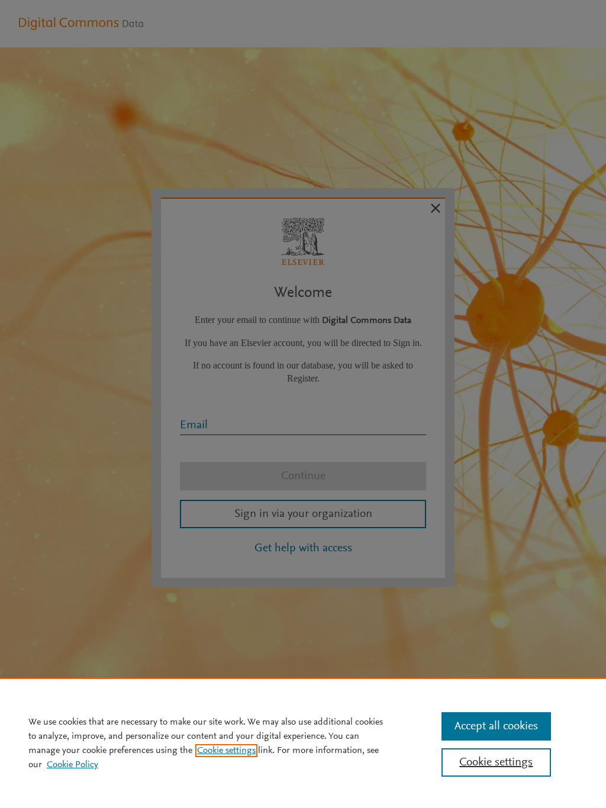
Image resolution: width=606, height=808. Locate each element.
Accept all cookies (496, 726)
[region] (303, 743)
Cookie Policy (72, 765)
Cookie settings (226, 750)
